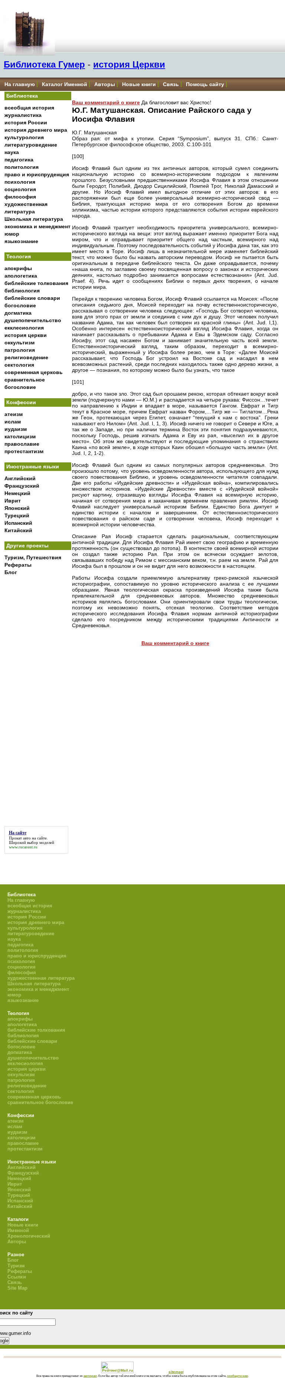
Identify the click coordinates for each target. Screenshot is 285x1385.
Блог (10, 572)
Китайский (18, 530)
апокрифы (18, 268)
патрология (19, 350)
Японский (17, 508)
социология (20, 189)
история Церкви (129, 64)
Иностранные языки (32, 466)
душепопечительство (32, 320)
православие (21, 444)
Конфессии (21, 402)
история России (25, 122)
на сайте (39, 838)
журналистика (23, 115)
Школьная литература (33, 219)
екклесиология (24, 328)
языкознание (21, 241)
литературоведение (30, 145)
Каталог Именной (64, 84)
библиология (22, 291)
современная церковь (33, 372)
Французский (21, 486)
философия (20, 197)
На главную (19, 84)
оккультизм (19, 343)
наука (11, 152)
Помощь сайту (205, 84)
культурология (24, 137)
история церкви (25, 335)
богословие (20, 305)
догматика (18, 313)
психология (19, 182)
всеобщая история (29, 108)
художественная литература (41, 978)
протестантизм (23, 451)
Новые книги (139, 84)
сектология (19, 365)
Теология (18, 256)
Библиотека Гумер (44, 64)
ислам (12, 422)
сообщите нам (237, 1376)
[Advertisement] (37, 701)
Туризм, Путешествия (32, 557)
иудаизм (15, 429)
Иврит (12, 501)
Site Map (17, 1288)
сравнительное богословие (40, 1102)
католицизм (20, 436)
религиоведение (26, 357)
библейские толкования (36, 283)
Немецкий (17, 493)
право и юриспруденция (36, 174)
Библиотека (22, 96)
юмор (11, 234)
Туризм (16, 1265)
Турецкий (16, 515)
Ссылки (16, 1277)
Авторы (104, 84)
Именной (18, 1230)
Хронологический (28, 1236)
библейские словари (32, 298)
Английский (20, 478)
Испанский (18, 523)
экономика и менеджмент (37, 226)
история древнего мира (35, 130)
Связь (171, 84)
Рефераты (18, 565)
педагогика (18, 160)
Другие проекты (27, 546)
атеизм (13, 414)
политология (21, 167)
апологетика (20, 276)
